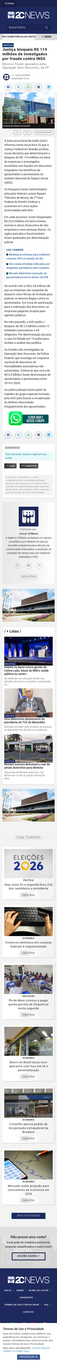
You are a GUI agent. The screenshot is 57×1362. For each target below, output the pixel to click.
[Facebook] (28, 565)
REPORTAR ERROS (43, 132)
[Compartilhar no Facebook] (8, 87)
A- (17, 132)
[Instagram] (17, 565)
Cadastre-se (30, 465)
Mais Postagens (28, 1215)
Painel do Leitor (40, 1290)
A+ (27, 132)
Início (9, 1290)
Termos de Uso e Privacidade (23, 1304)
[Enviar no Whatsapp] (28, 87)
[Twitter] (39, 565)
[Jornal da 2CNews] (28, 14)
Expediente (27, 1297)
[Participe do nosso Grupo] (28, 419)
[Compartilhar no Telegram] (38, 87)
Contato (28, 1312)
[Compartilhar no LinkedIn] (48, 87)
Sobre (21, 1290)
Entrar (10, 3)
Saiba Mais (28, 576)
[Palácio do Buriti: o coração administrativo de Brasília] (28, 605)
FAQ (47, 1304)
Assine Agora (27, 1255)
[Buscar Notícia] (46, 27)
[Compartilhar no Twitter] (18, 87)
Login (12, 465)
